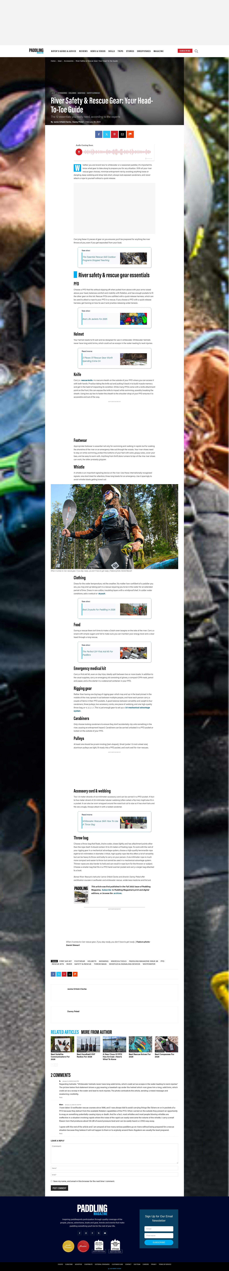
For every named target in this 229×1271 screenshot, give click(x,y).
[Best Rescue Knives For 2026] (140, 1044)
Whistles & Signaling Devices (124, 964)
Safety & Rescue (93, 93)
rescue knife (87, 380)
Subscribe (185, 50)
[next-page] (56, 1064)
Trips (120, 51)
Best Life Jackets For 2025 (95, 318)
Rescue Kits (58, 964)
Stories (130, 51)
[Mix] (130, 134)
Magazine (159, 51)
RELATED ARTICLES (65, 1031)
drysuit (101, 593)
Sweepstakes (144, 51)
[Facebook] (98, 134)
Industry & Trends (110, 1051)
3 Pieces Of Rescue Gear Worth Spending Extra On (98, 359)
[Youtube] (105, 1233)
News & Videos (98, 51)
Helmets (92, 961)
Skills (111, 51)
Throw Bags (100, 964)
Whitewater (149, 964)
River (69, 964)
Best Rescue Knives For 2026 (140, 1055)
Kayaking (103, 961)
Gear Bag (81, 93)
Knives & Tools (118, 961)
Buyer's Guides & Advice (63, 51)
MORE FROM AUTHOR (96, 1031)
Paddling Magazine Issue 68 (143, 961)
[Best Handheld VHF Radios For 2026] (88, 1044)
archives (117, 893)
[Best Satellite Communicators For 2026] (62, 1044)
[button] (196, 51)
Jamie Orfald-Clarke (76, 988)
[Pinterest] (114, 134)
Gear (60, 61)
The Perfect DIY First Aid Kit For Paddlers (98, 653)
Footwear (79, 961)
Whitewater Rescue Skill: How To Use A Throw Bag (100, 822)
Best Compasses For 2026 (164, 1055)
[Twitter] (106, 134)
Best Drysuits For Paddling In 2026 (99, 609)
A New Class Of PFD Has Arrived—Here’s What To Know (112, 1057)
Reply (60, 1097)
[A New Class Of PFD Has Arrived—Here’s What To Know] (114, 1044)
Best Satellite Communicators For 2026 (60, 1057)
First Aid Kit (65, 961)
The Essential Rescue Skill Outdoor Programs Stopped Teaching (99, 258)
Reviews (83, 51)
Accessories (68, 61)
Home (53, 61)
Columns (72, 93)
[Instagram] (86, 1233)
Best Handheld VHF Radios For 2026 (86, 1055)
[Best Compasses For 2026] (166, 1044)
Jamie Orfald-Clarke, (63, 121)
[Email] (122, 134)
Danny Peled (77, 121)
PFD (162, 961)
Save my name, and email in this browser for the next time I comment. (83, 1181)
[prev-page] (52, 1064)
